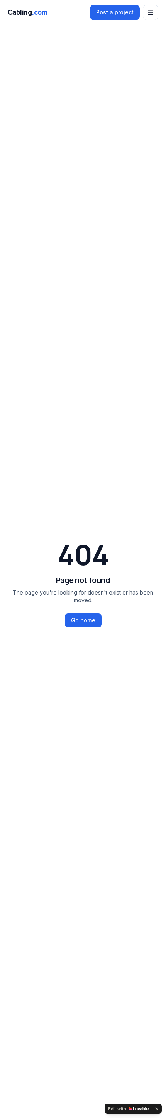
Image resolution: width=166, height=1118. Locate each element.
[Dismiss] (156, 1108)
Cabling (27, 12)
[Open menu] (150, 12)
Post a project (115, 12)
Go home (83, 620)
